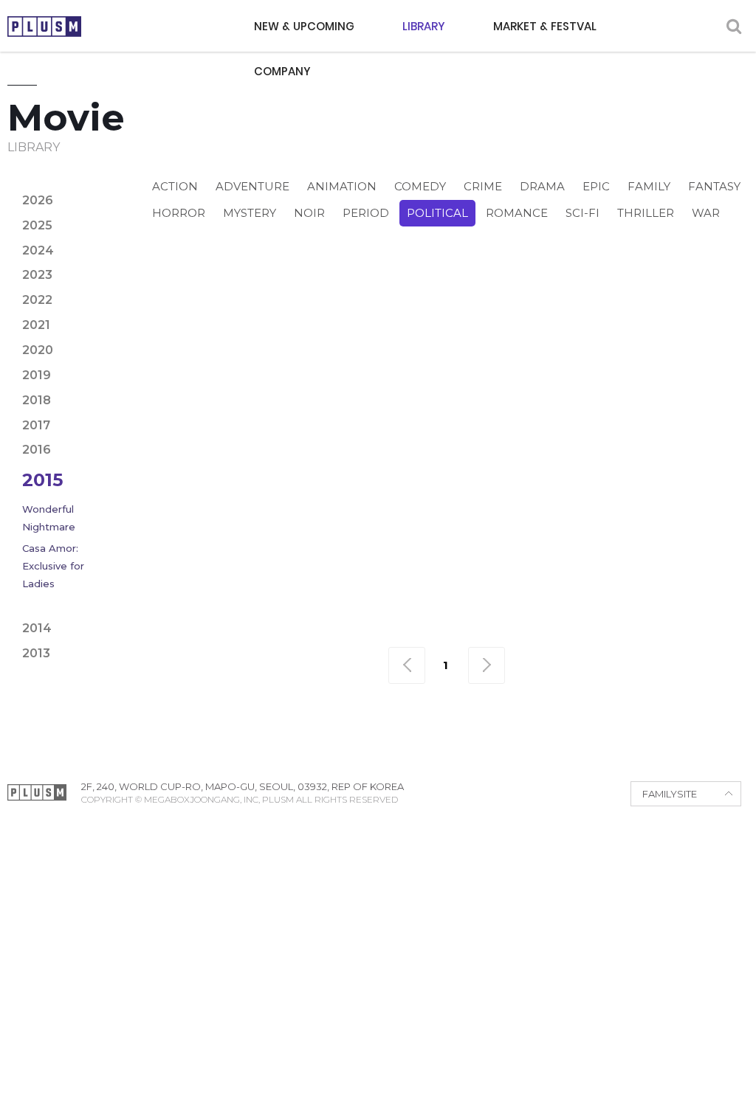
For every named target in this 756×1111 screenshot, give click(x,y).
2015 (42, 480)
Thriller (645, 213)
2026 (37, 200)
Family (649, 186)
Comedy (420, 186)
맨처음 (406, 665)
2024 (38, 250)
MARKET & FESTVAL (545, 26)
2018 (36, 400)
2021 (36, 325)
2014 (37, 628)
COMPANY (282, 71)
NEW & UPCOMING (304, 26)
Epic (596, 186)
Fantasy (714, 186)
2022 (37, 300)
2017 (36, 425)
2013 (36, 653)
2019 (36, 375)
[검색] (733, 26)
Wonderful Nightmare (48, 518)
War (706, 213)
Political (437, 213)
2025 (37, 225)
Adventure (252, 186)
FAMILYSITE (669, 794)
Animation (342, 186)
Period (366, 213)
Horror (178, 213)
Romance (517, 213)
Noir (309, 213)
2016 (36, 450)
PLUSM (44, 26)
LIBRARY (423, 26)
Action (175, 186)
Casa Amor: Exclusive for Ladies (53, 566)
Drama (542, 186)
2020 (37, 350)
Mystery (249, 213)
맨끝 (486, 665)
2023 (37, 275)
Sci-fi (582, 213)
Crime (483, 186)
